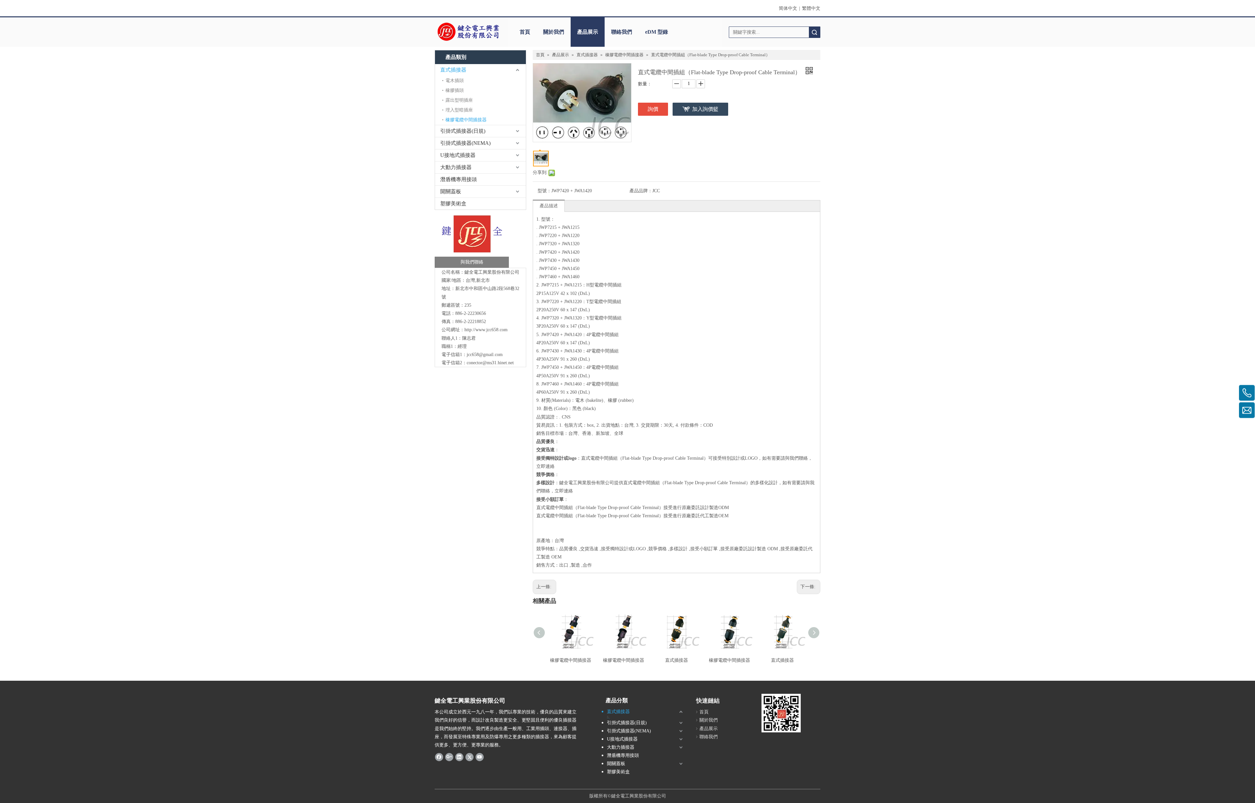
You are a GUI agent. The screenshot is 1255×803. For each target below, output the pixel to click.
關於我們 (553, 32)
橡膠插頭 (454, 90)
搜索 (814, 32)
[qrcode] (781, 713)
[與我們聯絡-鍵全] (472, 240)
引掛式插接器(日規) (462, 131)
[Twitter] (469, 757)
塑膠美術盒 (453, 203)
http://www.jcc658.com (486, 329)
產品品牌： (640, 190)
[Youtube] (480, 757)
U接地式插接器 (458, 155)
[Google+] (449, 757)
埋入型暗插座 (459, 110)
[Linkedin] (459, 757)
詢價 (653, 109)
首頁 (525, 32)
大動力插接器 (456, 167)
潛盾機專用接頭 (458, 179)
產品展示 (587, 32)
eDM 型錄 (656, 32)
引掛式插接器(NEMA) (465, 143)
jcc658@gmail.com (485, 354)
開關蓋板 (450, 191)
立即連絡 (545, 466)
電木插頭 (454, 80)
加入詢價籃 (705, 109)
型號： (544, 190)
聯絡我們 (621, 32)
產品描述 (549, 205)
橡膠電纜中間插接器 (466, 119)
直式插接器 (453, 70)
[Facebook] (439, 757)
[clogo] (468, 32)
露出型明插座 (459, 100)
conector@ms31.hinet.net (490, 362)
